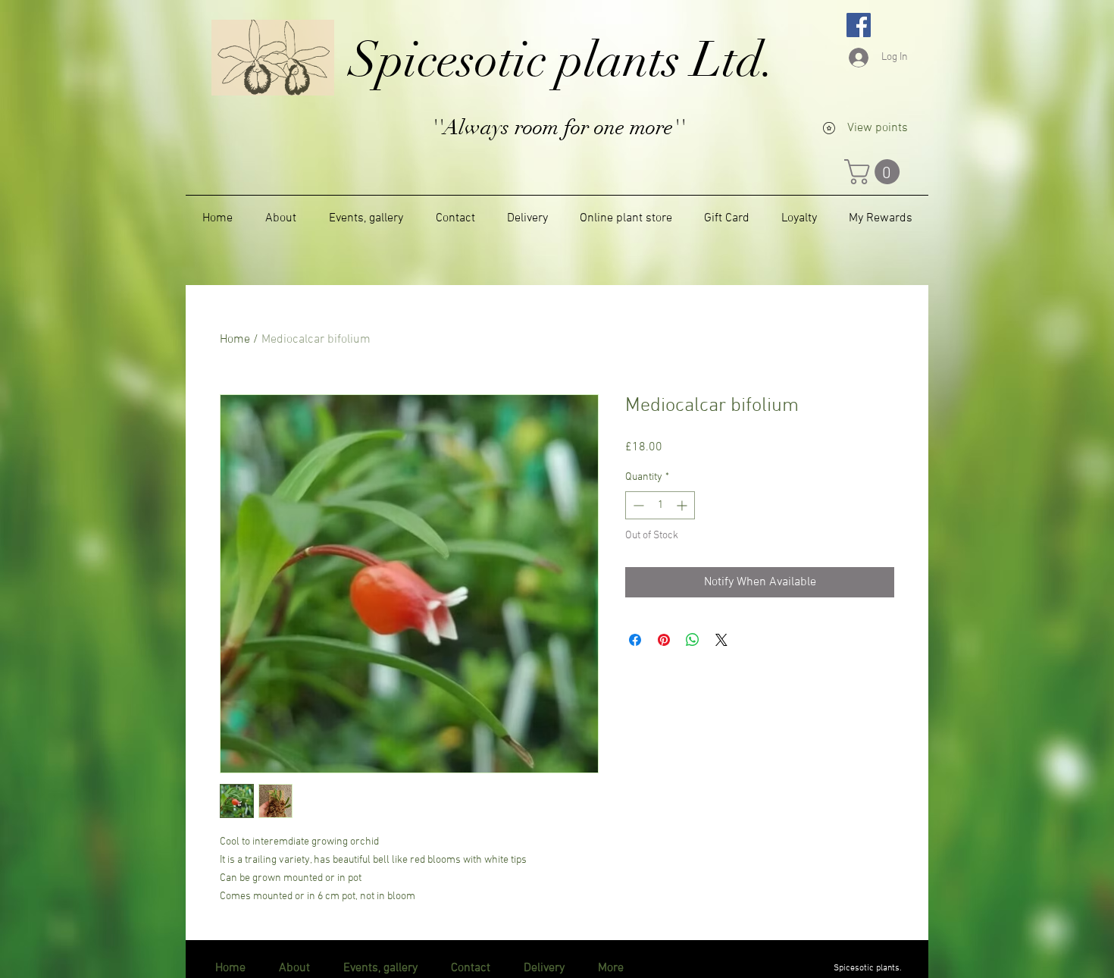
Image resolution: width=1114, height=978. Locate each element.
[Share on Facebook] (635, 640)
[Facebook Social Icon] (858, 25)
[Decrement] (636, 505)
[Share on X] (721, 640)
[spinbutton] (660, 505)
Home (235, 339)
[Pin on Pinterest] (664, 640)
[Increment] (683, 505)
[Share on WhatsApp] (693, 640)
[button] (875, 171)
